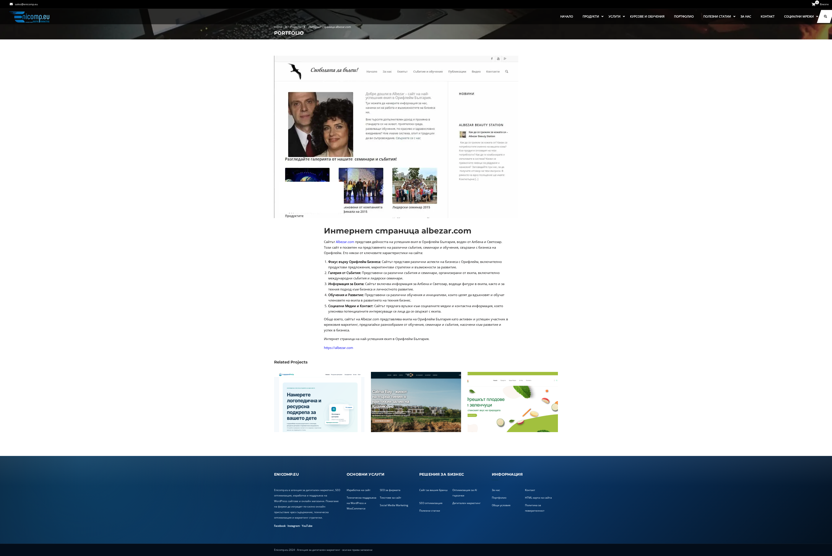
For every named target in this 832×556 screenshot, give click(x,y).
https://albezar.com (338, 347)
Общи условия (501, 505)
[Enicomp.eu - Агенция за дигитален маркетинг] (30, 16)
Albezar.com (345, 242)
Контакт (768, 16)
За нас (746, 16)
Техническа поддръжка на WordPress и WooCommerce (361, 503)
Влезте (824, 4)
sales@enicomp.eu (26, 4)
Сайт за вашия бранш (433, 490)
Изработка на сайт (358, 490)
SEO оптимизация (430, 503)
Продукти (591, 16)
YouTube (307, 526)
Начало (566, 16)
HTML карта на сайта (538, 497)
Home (278, 27)
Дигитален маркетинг (466, 503)
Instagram (294, 526)
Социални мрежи (799, 16)
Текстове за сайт (390, 497)
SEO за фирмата (390, 490)
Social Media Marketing (394, 505)
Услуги (615, 16)
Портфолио (684, 16)
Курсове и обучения (647, 16)
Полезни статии (717, 16)
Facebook (280, 526)
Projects (295, 27)
